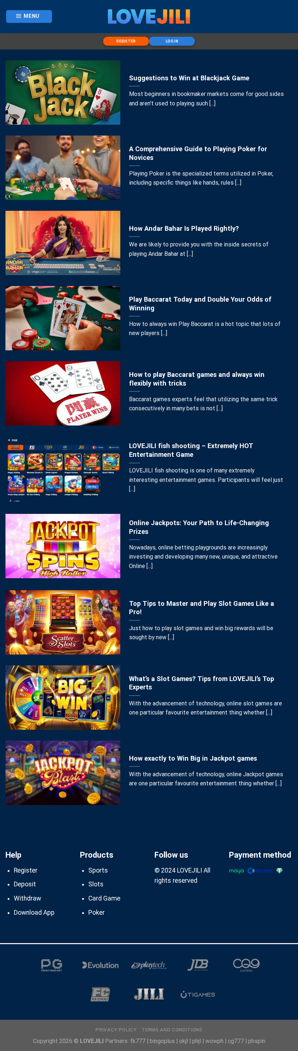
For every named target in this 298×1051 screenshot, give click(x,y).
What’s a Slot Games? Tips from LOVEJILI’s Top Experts (201, 683)
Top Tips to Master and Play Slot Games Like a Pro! (201, 608)
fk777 (137, 1041)
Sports (98, 870)
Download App (34, 912)
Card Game (104, 898)
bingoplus (162, 1041)
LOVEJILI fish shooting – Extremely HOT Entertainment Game (191, 450)
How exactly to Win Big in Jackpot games (193, 758)
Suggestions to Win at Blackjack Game (189, 78)
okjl (183, 1041)
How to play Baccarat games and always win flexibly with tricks (197, 379)
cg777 (236, 1041)
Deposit (25, 884)
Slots (96, 884)
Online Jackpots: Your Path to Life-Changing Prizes (199, 527)
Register (25, 870)
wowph (214, 1041)
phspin (256, 1041)
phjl (196, 1041)
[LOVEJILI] (149, 16)
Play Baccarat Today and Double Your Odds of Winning (200, 303)
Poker (96, 912)
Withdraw (27, 898)
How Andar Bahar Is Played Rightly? (184, 228)
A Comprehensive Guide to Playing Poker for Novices (198, 153)
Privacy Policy (116, 1029)
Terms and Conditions (172, 1029)
